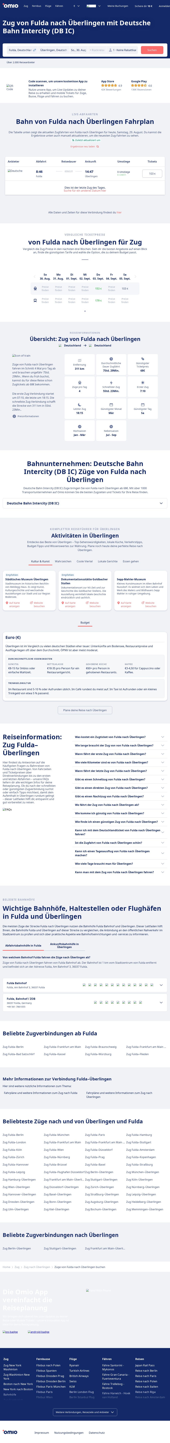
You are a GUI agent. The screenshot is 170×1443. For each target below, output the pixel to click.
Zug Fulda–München (56, 1135)
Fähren (59, 5)
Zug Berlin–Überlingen (99, 1172)
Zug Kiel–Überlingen (56, 1209)
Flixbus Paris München (51, 1386)
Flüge (48, 5)
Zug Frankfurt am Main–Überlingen (66, 1179)
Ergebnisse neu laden (83, 146)
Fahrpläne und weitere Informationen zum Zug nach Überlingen (119, 1095)
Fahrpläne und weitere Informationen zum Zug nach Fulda (40, 1093)
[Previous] (34, 276)
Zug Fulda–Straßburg (139, 1164)
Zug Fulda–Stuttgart (138, 1142)
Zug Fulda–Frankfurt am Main (62, 1047)
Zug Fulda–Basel (95, 1164)
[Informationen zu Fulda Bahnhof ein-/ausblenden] (161, 985)
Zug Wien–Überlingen (16, 1187)
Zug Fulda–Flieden (137, 1054)
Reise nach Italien (146, 1386)
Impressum (42, 1433)
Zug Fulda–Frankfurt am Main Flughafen (110, 1142)
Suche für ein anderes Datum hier (85, 190)
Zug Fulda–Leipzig (14, 1172)
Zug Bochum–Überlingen (100, 1209)
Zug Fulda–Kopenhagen (141, 1157)
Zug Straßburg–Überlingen (102, 1194)
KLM (72, 1386)
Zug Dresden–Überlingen (18, 1202)
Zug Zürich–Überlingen (99, 1187)
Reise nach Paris (146, 1376)
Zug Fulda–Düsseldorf (99, 1150)
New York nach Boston (18, 1389)
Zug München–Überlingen (142, 1172)
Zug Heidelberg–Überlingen (143, 1202)
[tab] (40, 561)
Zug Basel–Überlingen (57, 1194)
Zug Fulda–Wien (54, 1150)
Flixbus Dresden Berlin (51, 1381)
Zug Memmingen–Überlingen (144, 1209)
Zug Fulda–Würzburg (98, 1054)
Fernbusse (43, 1359)
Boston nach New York (18, 1384)
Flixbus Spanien (46, 1370)
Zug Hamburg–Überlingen (19, 1179)
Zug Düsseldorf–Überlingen (61, 1187)
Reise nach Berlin (146, 1370)
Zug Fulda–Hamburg (139, 1135)
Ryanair (74, 1365)
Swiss (73, 1381)
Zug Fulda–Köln (12, 1150)
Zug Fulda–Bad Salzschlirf (19, 1054)
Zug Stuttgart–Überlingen (101, 1179)
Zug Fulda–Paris (95, 1135)
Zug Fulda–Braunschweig (101, 1047)
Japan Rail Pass (145, 1365)
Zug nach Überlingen (37, 1267)
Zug (26, 5)
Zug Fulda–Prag (95, 1157)
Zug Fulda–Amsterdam (140, 1150)
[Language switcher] (94, 6)
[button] (79, 50)
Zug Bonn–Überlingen (57, 1202)
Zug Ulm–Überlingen (16, 1209)
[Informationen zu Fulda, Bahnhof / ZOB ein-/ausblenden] (161, 1003)
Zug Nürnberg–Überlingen (143, 1187)
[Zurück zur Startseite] (13, 6)
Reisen (139, 1359)
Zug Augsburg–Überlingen (101, 1202)
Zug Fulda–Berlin (13, 1047)
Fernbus (36, 5)
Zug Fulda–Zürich (13, 1157)
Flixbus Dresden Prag (50, 1376)
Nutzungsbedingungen (69, 1433)
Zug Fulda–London (14, 1142)
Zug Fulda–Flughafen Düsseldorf (64, 1172)
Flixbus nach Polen (48, 1365)
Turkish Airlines (79, 1370)
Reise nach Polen (146, 1381)
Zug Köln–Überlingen (139, 1179)
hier (119, 212)
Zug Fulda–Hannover (16, 1164)
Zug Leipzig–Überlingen (141, 1194)
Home (6, 1267)
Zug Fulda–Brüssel (55, 1164)
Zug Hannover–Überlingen (19, 1194)
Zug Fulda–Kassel (54, 1054)
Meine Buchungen (118, 6)
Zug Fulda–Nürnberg (57, 1157)
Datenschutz (97, 1433)
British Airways (79, 1376)
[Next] (135, 276)
